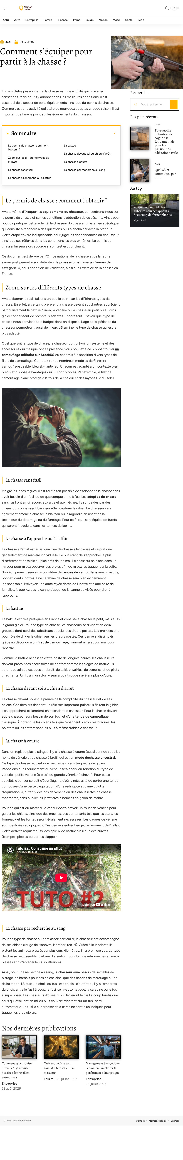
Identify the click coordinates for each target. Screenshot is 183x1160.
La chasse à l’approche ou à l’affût (29, 178)
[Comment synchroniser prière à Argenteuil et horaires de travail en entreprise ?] (19, 1047)
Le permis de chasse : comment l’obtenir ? (28, 147)
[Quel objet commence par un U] (139, 170)
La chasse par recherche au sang (84, 170)
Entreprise (9, 1083)
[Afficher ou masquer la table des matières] (76, 133)
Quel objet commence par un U (165, 173)
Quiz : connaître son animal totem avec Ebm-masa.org (60, 1068)
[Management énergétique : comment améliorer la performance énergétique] (103, 1047)
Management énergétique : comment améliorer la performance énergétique (103, 1068)
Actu (157, 164)
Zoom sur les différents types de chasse (28, 159)
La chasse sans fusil (20, 170)
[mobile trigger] (7, 8)
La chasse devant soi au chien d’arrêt (87, 153)
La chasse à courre (75, 161)
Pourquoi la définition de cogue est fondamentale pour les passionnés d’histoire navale (166, 141)
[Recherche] (166, 8)
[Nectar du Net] (26, 8)
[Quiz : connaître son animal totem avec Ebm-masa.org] (61, 1047)
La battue (70, 145)
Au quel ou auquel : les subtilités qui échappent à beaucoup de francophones (153, 211)
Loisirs (48, 1079)
